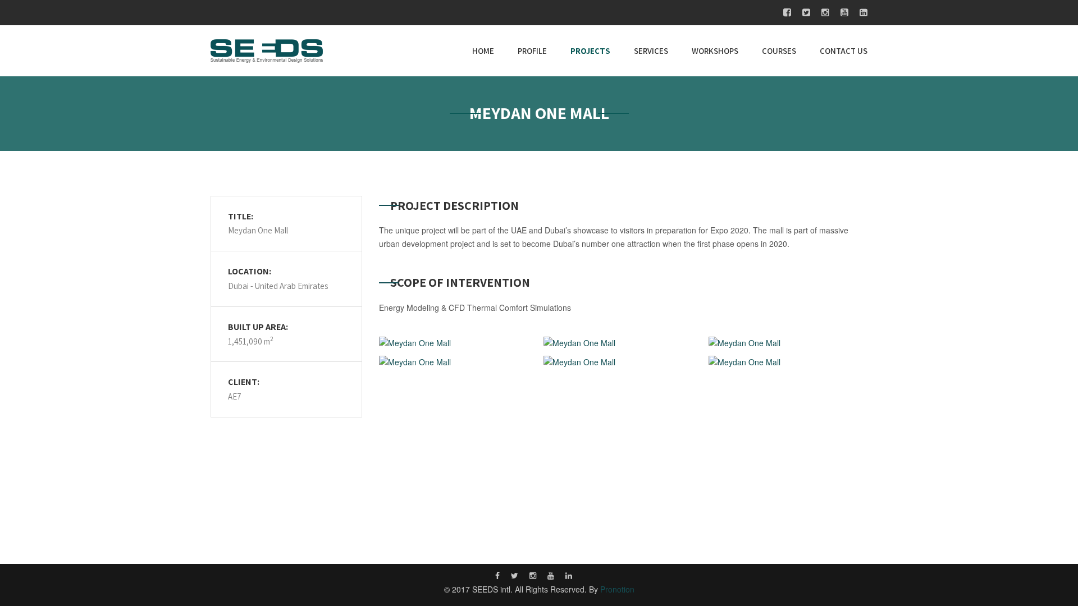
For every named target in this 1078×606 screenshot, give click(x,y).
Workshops (715, 50)
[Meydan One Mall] (458, 343)
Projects (590, 50)
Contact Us (843, 50)
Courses (779, 50)
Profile (532, 50)
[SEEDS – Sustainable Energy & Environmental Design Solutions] (267, 49)
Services (651, 50)
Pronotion (617, 589)
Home (483, 50)
